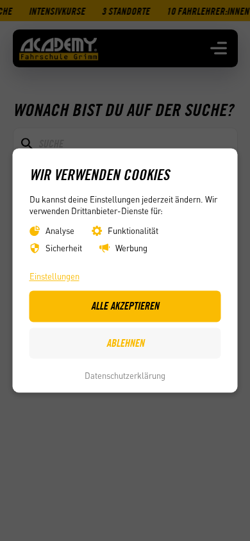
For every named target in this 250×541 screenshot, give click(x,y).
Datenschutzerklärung (125, 375)
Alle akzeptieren (125, 306)
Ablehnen (125, 343)
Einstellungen (54, 275)
